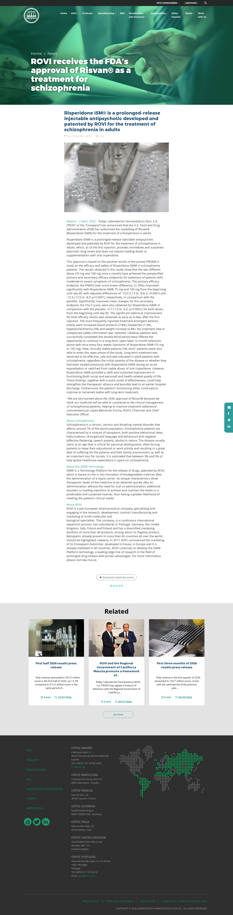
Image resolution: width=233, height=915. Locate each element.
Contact (31, 798)
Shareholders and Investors (136, 15)
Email (228, 407)
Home (63, 13)
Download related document (118, 577)
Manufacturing (106, 13)
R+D (28, 779)
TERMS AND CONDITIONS (119, 901)
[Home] (31, 15)
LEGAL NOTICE (147, 901)
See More (118, 715)
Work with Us (202, 15)
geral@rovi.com (87, 875)
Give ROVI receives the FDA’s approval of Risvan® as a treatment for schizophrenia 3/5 (116, 586)
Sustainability (158, 13)
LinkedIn (228, 426)
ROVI (74, 13)
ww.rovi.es (89, 560)
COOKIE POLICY (170, 901)
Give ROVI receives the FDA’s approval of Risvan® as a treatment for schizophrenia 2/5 (114, 586)
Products (87, 13)
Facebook (228, 413)
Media (188, 13)
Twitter (228, 420)
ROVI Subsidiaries (167, 3)
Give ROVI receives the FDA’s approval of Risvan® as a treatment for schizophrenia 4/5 (119, 586)
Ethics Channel (176, 15)
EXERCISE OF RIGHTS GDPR (193, 901)
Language (191, 3)
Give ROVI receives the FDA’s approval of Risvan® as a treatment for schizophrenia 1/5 (111, 586)
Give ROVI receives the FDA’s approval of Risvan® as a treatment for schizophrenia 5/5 (122, 586)
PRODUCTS (32, 760)
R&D (122, 13)
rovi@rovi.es (78, 766)
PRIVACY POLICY (90, 901)
